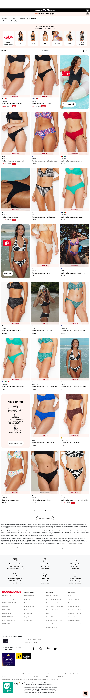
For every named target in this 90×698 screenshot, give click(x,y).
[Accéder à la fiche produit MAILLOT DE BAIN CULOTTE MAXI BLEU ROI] (45, 415)
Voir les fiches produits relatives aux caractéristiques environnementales (25, 679)
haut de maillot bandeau (49, 545)
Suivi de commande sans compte (55, 606)
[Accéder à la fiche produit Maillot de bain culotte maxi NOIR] (15, 76)
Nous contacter (7, 613)
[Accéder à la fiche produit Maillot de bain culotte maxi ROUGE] (74, 133)
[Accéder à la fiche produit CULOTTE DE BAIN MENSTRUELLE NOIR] (45, 472)
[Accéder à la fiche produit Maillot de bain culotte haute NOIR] (15, 303)
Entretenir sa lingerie (74, 624)
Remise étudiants (51, 627)
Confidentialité (20, 674)
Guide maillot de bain (74, 613)
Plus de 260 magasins (9, 602)
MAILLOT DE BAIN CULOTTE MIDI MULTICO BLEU (73, 273)
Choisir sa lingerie (73, 606)
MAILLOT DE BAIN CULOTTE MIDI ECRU (41, 273)
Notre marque (6, 595)
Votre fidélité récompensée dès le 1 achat (45, 9)
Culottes (27, 599)
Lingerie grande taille (31, 617)
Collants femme (29, 606)
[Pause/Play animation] (87, 10)
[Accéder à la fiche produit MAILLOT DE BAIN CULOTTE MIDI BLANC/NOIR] (45, 189)
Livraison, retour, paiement (54, 599)
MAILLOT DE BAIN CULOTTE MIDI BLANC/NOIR (43, 217)
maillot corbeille (14, 545)
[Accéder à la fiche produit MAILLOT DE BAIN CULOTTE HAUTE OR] (74, 415)
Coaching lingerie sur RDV (54, 620)
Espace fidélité (50, 617)
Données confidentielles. (46, 694)
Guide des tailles (73, 603)
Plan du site (54, 679)
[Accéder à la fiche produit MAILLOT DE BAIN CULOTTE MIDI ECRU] (45, 245)
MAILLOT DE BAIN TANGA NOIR (10, 217)
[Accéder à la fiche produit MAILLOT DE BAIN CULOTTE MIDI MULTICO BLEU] (74, 245)
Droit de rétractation (52, 610)
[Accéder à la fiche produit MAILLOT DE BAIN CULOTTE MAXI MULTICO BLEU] (45, 133)
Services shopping (52, 595)
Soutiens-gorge (29, 595)
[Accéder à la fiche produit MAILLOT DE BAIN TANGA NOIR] (15, 189)
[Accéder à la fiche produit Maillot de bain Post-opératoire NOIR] (15, 133)
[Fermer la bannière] (87, 13)
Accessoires (28, 620)
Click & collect (50, 624)
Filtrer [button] (6, 51)
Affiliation (5, 606)
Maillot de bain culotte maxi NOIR (12, 103)
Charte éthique (7, 623)
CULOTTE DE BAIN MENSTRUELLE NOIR (41, 500)
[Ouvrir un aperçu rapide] (27, 56)
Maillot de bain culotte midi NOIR (41, 103)
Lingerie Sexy (28, 613)
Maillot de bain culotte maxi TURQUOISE (72, 217)
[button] (28, 57)
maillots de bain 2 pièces (17, 530)
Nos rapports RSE (7, 616)
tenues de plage (57, 548)
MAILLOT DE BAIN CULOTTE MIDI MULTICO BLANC (73, 386)
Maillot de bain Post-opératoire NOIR (13, 161)
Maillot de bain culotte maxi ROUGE (71, 161)
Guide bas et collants (74, 610)
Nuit (25, 603)
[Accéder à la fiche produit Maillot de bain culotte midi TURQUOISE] (15, 359)
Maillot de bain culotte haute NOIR (12, 330)
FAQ (47, 613)
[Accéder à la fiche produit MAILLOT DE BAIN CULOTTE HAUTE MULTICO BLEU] (45, 359)
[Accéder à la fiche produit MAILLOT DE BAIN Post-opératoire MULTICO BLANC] (74, 472)
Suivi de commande (52, 603)
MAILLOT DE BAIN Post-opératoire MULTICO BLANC (75, 500)
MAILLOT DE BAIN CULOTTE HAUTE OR (70, 442)
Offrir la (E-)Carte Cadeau (33, 639)
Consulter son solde (31, 642)
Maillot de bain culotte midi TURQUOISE (13, 386)
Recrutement (6, 609)
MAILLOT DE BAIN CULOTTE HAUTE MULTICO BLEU (44, 386)
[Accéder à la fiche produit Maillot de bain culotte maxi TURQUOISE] (74, 189)
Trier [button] (87, 51)
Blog (69, 595)
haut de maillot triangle (65, 543)
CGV (29, 674)
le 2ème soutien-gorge (45, 14)
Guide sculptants (73, 617)
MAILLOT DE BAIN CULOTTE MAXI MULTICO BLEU (44, 161)
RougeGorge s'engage (9, 599)
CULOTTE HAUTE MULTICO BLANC (10, 500)
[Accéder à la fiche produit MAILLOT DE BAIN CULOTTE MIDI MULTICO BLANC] (74, 359)
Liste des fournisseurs (9, 620)
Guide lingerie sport (74, 620)
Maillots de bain (29, 610)
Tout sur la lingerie (74, 599)
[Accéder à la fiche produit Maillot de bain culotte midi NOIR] (45, 76)
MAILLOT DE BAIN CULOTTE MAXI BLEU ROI (43, 442)
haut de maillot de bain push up (30, 545)
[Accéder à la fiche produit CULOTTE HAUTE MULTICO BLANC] (15, 472)
